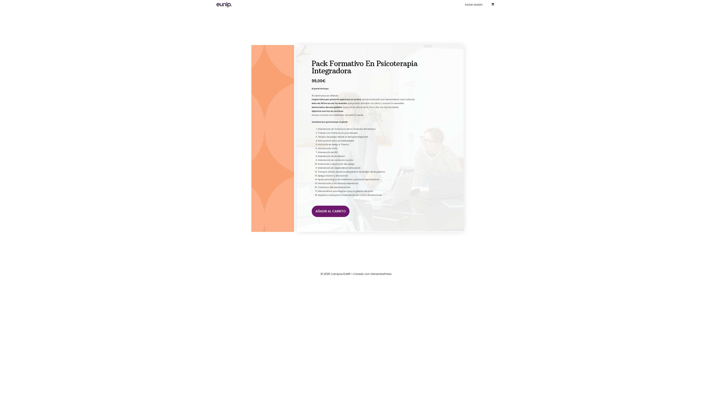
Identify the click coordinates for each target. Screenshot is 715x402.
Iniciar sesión (474, 5)
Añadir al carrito (330, 211)
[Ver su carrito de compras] (493, 4)
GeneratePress (381, 274)
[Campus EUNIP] (225, 4)
